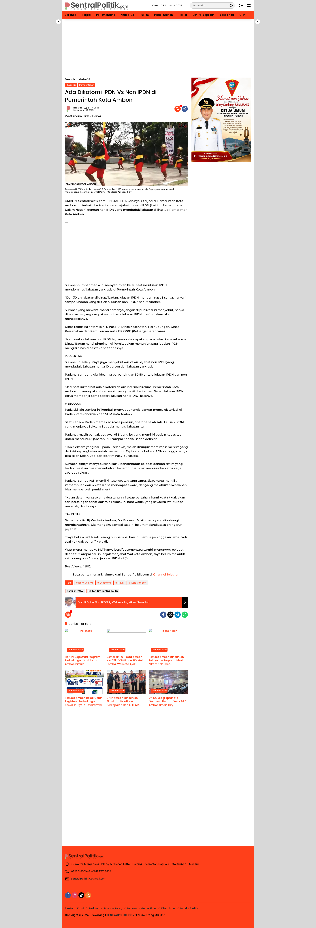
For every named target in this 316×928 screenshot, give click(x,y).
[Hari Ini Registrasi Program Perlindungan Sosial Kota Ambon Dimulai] (84, 641)
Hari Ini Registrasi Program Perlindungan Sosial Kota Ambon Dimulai (82, 660)
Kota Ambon (138, 582)
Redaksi (77, 108)
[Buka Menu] (249, 5)
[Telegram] (177, 615)
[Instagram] (75, 895)
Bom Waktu (85, 582)
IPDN (121, 582)
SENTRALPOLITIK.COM (121, 915)
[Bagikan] (185, 109)
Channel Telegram (166, 574)
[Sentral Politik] (97, 5)
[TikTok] (81, 895)
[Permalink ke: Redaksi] (69, 109)
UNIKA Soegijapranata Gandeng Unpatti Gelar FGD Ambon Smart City (167, 701)
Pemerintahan (86, 85)
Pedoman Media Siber (141, 908)
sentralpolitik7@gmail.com (88, 878)
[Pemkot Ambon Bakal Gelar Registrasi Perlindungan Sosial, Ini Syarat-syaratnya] (84, 682)
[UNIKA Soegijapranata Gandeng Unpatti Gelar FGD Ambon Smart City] (168, 682)
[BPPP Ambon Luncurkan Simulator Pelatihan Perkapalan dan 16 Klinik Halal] (126, 682)
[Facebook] (163, 615)
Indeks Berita (189, 908)
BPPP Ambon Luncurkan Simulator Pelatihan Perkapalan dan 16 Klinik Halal (123, 701)
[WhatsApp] (185, 615)
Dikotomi (105, 582)
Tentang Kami (74, 908)
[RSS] (88, 895)
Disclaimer (168, 908)
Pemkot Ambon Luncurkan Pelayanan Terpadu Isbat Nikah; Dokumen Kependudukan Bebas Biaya (168, 660)
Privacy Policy (113, 908)
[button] (231, 5)
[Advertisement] (158, 48)
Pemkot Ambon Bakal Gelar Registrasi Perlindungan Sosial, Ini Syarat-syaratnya (83, 701)
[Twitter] (170, 615)
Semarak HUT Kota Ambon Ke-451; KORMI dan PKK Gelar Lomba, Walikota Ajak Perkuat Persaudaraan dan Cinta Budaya (126, 660)
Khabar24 (71, 85)
